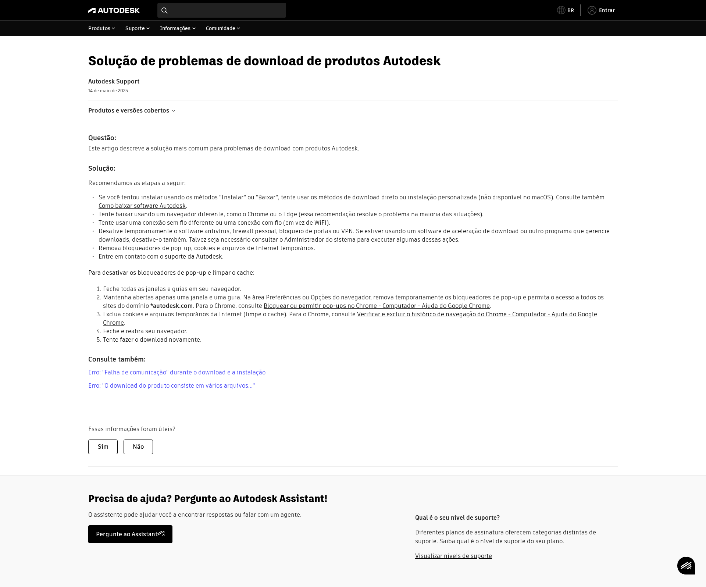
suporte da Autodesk (193, 256)
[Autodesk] (114, 10)
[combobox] (221, 10)
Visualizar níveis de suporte (453, 556)
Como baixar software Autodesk (142, 206)
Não (138, 446)
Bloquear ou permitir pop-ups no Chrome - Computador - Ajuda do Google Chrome (377, 306)
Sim (103, 446)
